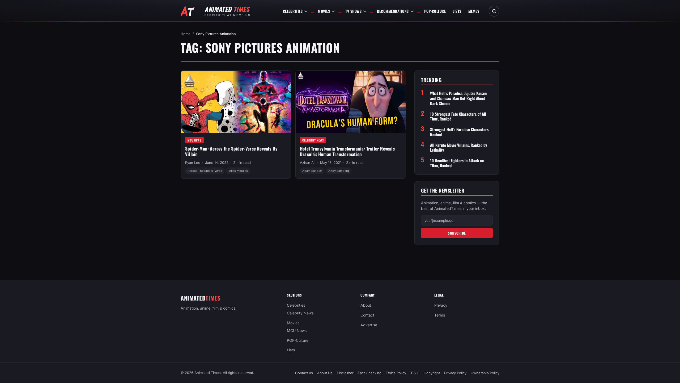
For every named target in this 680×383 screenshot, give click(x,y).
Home (185, 34)
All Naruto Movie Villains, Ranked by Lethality (458, 148)
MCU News (194, 140)
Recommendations (393, 11)
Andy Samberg (338, 171)
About (365, 305)
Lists (457, 11)
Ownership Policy (485, 373)
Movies (324, 11)
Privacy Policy (455, 373)
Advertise (368, 325)
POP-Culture (435, 11)
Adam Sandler (312, 171)
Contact (367, 315)
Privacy (440, 305)
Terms (439, 315)
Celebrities (293, 11)
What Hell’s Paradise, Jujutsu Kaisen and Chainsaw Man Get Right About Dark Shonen (458, 98)
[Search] (494, 11)
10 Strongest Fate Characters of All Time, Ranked (458, 116)
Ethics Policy (396, 373)
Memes (473, 11)
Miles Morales (238, 171)
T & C (414, 373)
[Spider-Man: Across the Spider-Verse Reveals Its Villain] (236, 102)
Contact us (304, 373)
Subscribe (457, 233)
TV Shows (353, 11)
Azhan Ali (307, 162)
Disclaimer (345, 373)
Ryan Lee (192, 162)
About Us (325, 373)
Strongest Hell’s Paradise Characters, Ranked (459, 132)
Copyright (432, 373)
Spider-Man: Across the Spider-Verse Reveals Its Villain (231, 151)
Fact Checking (369, 373)
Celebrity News (313, 140)
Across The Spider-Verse (205, 171)
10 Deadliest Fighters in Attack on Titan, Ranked (457, 163)
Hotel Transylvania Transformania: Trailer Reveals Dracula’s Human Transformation (347, 151)
